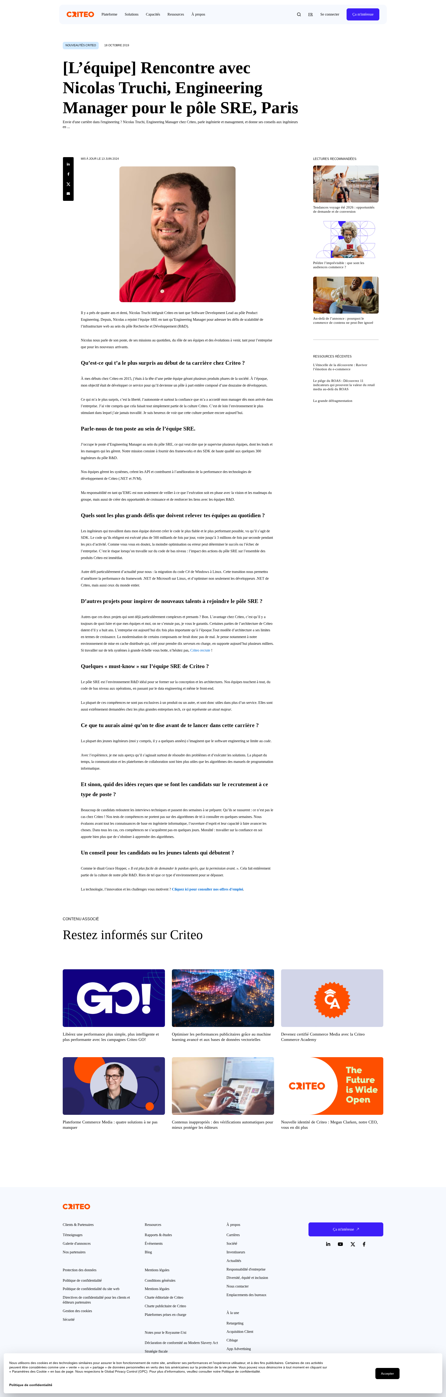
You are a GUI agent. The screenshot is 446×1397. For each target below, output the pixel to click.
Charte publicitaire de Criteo (165, 1306)
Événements (154, 1243)
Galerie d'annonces (77, 1243)
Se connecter (329, 14)
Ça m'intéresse (363, 14)
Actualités (233, 1261)
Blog (148, 1252)
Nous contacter (237, 1286)
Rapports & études (158, 1235)
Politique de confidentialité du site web (91, 1289)
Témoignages (72, 1235)
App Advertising (238, 1349)
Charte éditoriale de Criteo (164, 1297)
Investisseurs (235, 1252)
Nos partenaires (74, 1252)
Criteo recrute (200, 650)
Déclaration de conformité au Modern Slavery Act (181, 1343)
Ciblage (232, 1340)
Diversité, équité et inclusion (247, 1278)
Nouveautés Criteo (81, 45)
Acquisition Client (239, 1332)
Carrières (233, 1235)
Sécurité (69, 1319)
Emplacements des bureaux (246, 1295)
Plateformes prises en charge (165, 1315)
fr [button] (310, 14)
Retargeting (234, 1323)
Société (231, 1243)
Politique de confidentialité (82, 1280)
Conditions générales (160, 1280)
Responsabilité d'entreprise (246, 1269)
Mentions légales (157, 1289)
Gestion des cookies (77, 1311)
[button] (299, 14)
